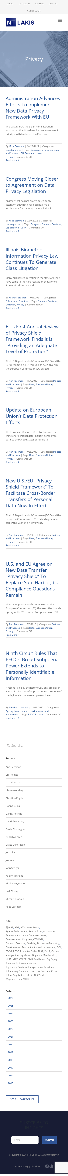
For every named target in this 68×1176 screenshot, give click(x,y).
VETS (44, 975)
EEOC (31, 714)
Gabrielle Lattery (15, 821)
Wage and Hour (14, 979)
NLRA (8, 959)
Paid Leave (39, 959)
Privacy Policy (21, 1166)
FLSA (40, 951)
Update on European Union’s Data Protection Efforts (31, 415)
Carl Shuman (13, 782)
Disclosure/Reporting (48, 943)
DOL (59, 947)
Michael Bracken (17, 297)
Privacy (9, 156)
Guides (55, 951)
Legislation (11, 227)
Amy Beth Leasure (18, 707)
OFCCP (22, 959)
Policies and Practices (17, 301)
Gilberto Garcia (14, 837)
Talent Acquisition (15, 975)
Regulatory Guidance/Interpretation (24, 967)
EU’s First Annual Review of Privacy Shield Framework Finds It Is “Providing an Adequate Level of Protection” (32, 338)
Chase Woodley (14, 790)
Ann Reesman (16, 380)
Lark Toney (12, 891)
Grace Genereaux (15, 844)
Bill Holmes (12, 774)
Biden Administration (42, 149)
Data (31, 384)
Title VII (29, 975)
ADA (17, 927)
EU (22, 153)
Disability (31, 943)
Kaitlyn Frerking (14, 875)
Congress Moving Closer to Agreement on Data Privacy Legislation (32, 185)
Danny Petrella (14, 813)
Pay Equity (51, 959)
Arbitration (49, 931)
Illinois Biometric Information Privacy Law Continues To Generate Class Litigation (32, 258)
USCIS (37, 975)
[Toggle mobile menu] (60, 20)
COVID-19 (38, 939)
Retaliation (49, 967)
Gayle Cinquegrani (16, 829)
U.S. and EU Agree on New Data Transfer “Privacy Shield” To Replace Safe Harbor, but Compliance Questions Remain (33, 579)
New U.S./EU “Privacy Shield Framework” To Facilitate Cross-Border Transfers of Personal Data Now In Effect (30, 493)
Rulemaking (12, 971)
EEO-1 (9, 951)
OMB (30, 959)
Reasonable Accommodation (21, 963)
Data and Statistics (51, 224)
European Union (33, 153)
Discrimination (13, 947)
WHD (26, 979)
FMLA (47, 951)
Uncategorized (13, 149)
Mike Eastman (16, 146)
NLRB (15, 959)
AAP (11, 927)
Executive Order (28, 951)
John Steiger (12, 868)
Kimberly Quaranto (16, 883)
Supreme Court (49, 971)
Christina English (15, 798)
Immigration (12, 955)
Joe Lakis (10, 852)
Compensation (13, 939)
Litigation (10, 304)
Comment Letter (37, 935)
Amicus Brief (35, 931)
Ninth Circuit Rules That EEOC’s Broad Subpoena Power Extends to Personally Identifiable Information (32, 665)
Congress (36, 224)
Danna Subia (13, 806)
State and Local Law (29, 971)
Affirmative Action (29, 927)
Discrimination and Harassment (39, 947)
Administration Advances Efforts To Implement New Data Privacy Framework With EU (33, 107)
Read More (11, 160)
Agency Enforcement (17, 711)
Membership (49, 955)
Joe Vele (10, 860)
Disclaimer (36, 1166)
